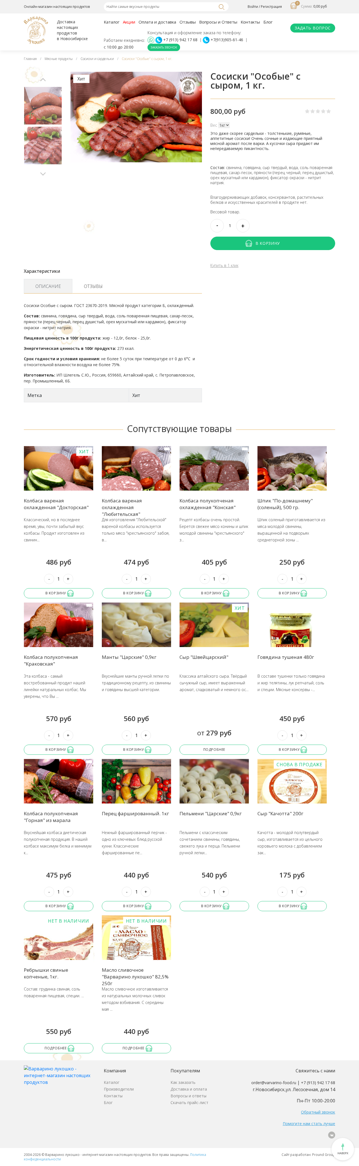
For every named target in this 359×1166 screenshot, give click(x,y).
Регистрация (271, 6)
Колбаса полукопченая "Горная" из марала (51, 816)
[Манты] (136, 637)
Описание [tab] (48, 286)
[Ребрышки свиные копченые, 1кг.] (58, 950)
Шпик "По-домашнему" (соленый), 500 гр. (285, 504)
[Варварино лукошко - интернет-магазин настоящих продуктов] (59, 1075)
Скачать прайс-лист (189, 1102)
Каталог (111, 22)
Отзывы (188, 22)
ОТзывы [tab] (93, 286)
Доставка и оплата (189, 1089)
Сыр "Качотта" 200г (280, 813)
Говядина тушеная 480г (285, 657)
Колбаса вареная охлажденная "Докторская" (56, 504)
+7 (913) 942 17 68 (180, 39)
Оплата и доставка (157, 22)
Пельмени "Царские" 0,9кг (211, 813)
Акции (129, 22)
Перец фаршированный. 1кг (135, 813)
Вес (213, 125)
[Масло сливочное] (136, 950)
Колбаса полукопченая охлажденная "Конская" (208, 504)
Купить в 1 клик (224, 265)
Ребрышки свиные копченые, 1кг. (46, 973)
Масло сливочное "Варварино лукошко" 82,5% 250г (135, 977)
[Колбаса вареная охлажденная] (58, 481)
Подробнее (214, 749)
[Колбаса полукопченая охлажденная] (214, 481)
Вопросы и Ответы (218, 22)
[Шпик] (292, 481)
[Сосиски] (43, 105)
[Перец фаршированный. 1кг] (136, 793)
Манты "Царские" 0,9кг (129, 657)
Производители (119, 1089)
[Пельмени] (214, 793)
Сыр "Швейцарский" (204, 657)
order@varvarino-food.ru (273, 1082)
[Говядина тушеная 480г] (292, 637)
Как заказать (183, 1082)
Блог (268, 22)
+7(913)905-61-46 (227, 39)
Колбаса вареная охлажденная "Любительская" (122, 507)
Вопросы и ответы (188, 1095)
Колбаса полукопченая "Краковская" (51, 660)
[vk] (331, 1135)
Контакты (250, 22)
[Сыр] (214, 637)
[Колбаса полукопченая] (58, 637)
